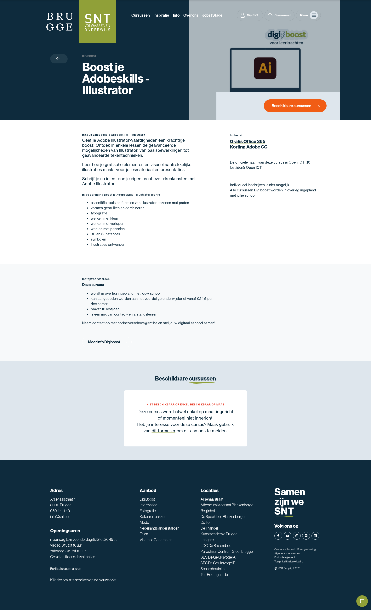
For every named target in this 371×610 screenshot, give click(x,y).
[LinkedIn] (315, 536)
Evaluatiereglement (284, 557)
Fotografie (148, 511)
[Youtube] (287, 536)
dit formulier (163, 430)
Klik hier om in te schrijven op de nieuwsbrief (83, 580)
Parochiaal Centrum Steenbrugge (227, 551)
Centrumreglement (284, 549)
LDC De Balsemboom (218, 545)
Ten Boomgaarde (214, 574)
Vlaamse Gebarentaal (156, 540)
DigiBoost (89, 56)
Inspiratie (161, 15)
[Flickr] (306, 536)
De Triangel (209, 528)
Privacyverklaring (306, 549)
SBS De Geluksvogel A (218, 557)
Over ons (190, 15)
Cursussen (140, 15)
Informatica (148, 505)
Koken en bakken (153, 516)
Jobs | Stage (212, 15)
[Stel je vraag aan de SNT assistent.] (362, 601)
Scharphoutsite (213, 569)
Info (176, 15)
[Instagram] (297, 536)
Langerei (207, 540)
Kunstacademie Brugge (219, 534)
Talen (144, 534)
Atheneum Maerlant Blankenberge (227, 505)
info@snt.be (59, 516)
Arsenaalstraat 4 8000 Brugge (63, 502)
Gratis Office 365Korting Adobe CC (248, 144)
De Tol (205, 522)
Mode (144, 522)
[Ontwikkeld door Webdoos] (275, 568)
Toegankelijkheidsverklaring (288, 561)
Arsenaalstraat (212, 499)
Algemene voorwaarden (287, 553)
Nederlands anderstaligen (159, 528)
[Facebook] (278, 536)
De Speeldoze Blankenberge (222, 516)
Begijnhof (208, 511)
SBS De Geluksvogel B (218, 563)
